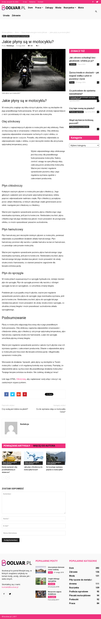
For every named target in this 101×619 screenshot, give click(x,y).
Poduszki (73, 599)
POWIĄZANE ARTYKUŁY (16, 445)
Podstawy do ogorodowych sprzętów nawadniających (82, 98)
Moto (81, 7)
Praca (38, 7)
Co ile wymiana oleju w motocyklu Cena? (50, 410)
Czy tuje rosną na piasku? (82, 108)
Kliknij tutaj (21, 379)
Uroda (6, 15)
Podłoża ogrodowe (76, 112)
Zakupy (49, 7)
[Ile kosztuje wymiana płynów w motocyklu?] (55, 458)
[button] (96, 11)
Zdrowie (16, 15)
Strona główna (7, 32)
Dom (30, 7)
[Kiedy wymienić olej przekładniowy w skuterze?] (11, 458)
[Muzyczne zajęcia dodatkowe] (41, 594)
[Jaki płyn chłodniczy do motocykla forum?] (33, 458)
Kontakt (40, 2)
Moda (58, 7)
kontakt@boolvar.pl (10, 587)
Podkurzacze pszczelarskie (79, 127)
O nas (25, 2)
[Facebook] (93, 2)
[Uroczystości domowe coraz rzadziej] (41, 569)
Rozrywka (69, 7)
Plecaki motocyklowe (79, 595)
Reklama (32, 2)
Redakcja (10, 46)
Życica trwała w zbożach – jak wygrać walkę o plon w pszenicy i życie (84, 75)
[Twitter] (97, 2)
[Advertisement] (50, 25)
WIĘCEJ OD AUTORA (44, 445)
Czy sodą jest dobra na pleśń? (15, 409)
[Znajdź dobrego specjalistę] (41, 581)
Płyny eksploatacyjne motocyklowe (18, 36)
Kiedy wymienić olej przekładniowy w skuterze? (9, 469)
